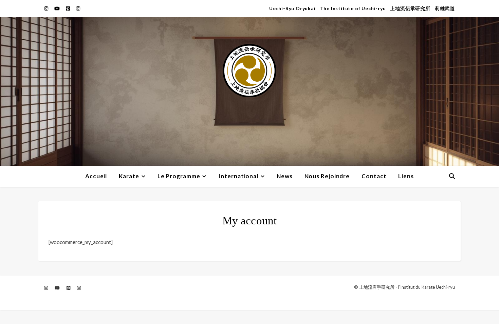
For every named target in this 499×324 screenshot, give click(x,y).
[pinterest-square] (68, 8)
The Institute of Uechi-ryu (353, 8)
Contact (374, 176)
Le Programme (179, 176)
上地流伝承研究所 (410, 8)
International (238, 176)
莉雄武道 (445, 8)
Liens (406, 176)
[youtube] (57, 8)
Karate (129, 176)
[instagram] (46, 8)
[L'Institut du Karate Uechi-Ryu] (249, 91)
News (285, 176)
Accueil (96, 176)
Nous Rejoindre (327, 176)
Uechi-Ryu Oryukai (292, 8)
